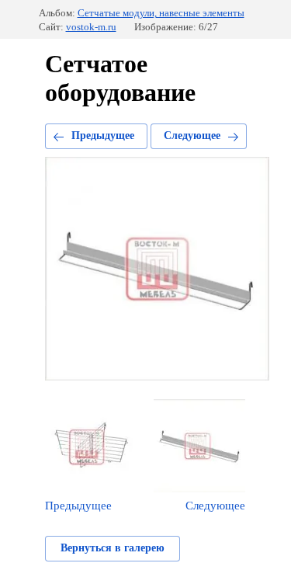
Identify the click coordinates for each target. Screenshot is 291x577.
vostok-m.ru (91, 27)
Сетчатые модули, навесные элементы (161, 13)
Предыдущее (102, 135)
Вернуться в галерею (113, 548)
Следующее (192, 135)
